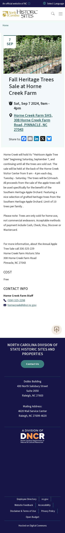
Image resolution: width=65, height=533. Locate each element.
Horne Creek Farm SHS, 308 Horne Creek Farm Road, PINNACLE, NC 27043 (33, 122)
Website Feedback (24, 505)
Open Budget (32, 517)
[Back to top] (56, 330)
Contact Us (32, 364)
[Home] (20, 11)
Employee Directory (26, 499)
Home (6, 25)
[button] (51, 14)
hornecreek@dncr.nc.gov (22, 305)
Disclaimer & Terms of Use (23, 511)
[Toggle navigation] (60, 14)
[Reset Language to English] (44, 3)
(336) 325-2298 (16, 300)
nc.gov (45, 499)
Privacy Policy (48, 511)
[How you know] (28, 3)
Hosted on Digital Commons (32, 525)
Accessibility (44, 505)
